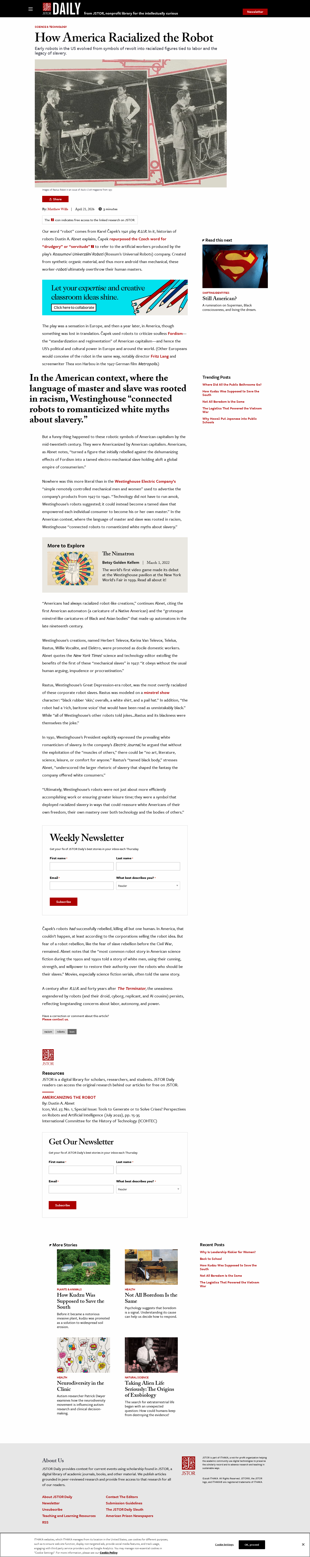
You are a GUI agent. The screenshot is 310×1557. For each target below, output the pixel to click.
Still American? (219, 299)
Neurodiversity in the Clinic (80, 1387)
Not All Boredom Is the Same (223, 401)
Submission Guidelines (124, 1503)
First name (58, 858)
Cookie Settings (224, 1544)
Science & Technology (51, 27)
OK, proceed (252, 1544)
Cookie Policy (108, 1552)
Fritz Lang (160, 356)
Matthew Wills (57, 210)
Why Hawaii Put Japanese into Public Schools (229, 420)
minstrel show (157, 692)
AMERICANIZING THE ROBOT (69, 1097)
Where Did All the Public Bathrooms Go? (231, 384)
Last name (124, 858)
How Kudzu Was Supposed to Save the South (230, 393)
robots (61, 1031)
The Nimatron (118, 554)
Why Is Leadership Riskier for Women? (228, 1252)
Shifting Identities (215, 293)
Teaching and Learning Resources (69, 1515)
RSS (45, 1522)
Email (55, 878)
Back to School (211, 1258)
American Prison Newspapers (129, 1515)
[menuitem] (255, 12)
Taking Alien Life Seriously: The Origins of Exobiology (149, 1390)
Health (130, 1289)
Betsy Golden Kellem (120, 562)
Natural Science (137, 1377)
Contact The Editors (122, 1496)
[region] (155, 1545)
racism (48, 1031)
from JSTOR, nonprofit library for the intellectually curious (131, 13)
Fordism (175, 333)
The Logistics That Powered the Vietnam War (232, 410)
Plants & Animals (69, 1289)
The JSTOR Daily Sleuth (124, 1509)
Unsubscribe (52, 1509)
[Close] (303, 1544)
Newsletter (255, 11)
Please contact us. (55, 1019)
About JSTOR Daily (57, 1496)
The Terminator (131, 988)
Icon (72, 1031)
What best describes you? (136, 878)
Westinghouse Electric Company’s (145, 481)
